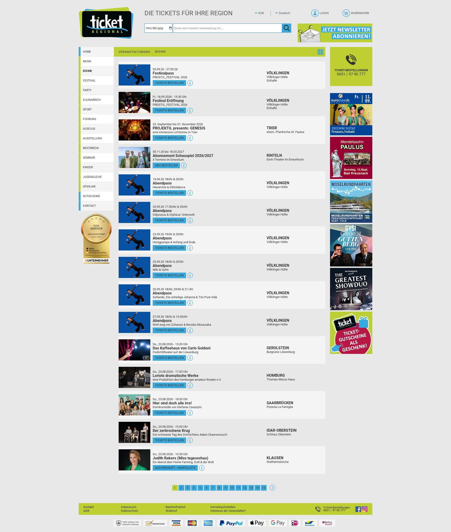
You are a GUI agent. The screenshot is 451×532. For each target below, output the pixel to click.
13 (251, 487)
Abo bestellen (166, 165)
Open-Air (89, 186)
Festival (89, 80)
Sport (87, 109)
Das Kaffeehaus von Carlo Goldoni (181, 348)
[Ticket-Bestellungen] (319, 509)
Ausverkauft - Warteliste (175, 467)
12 (244, 487)
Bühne (87, 71)
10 (232, 487)
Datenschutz (129, 510)
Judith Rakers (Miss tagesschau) (180, 458)
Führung (89, 119)
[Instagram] (364, 511)
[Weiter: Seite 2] (272, 489)
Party (87, 90)
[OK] (286, 28)
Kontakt (89, 205)
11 (238, 487)
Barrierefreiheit (175, 507)
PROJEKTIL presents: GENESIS (179, 128)
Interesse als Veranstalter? (228, 510)
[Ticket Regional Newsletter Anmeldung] (335, 33)
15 (263, 487)
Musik (87, 61)
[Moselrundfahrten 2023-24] (351, 201)
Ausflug (89, 128)
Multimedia (91, 148)
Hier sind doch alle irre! (172, 403)
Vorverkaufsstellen (222, 507)
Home (87, 51)
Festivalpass (163, 73)
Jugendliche (92, 177)
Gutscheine (91, 196)
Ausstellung (92, 138)
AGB (86, 510)
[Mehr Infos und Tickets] (134, 75)
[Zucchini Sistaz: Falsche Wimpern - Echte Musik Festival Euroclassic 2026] (351, 114)
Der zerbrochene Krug (171, 430)
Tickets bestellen (169, 83)
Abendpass (162, 183)
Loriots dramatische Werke (175, 375)
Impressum (128, 507)
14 (257, 487)
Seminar (89, 157)
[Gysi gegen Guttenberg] (351, 245)
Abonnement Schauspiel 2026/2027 (183, 155)
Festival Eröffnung (168, 100)
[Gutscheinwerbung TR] (351, 332)
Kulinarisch (92, 100)
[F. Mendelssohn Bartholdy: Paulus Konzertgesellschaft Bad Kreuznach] (351, 158)
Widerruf (171, 510)
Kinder (88, 167)
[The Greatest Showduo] (351, 289)
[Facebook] (358, 511)
